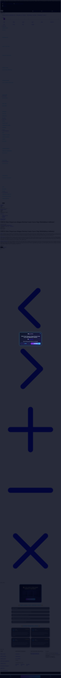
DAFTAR (35, 343)
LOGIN (25, 343)
